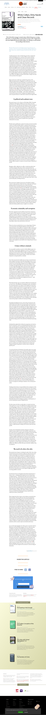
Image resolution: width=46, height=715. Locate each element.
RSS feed (38, 701)
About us (20, 701)
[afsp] (21, 690)
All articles (35, 0)
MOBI (41, 34)
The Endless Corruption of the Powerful (25, 624)
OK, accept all (21, 712)
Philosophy (23, 7)
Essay (18, 638)
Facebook (31, 0)
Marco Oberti (20, 644)
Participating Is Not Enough (24, 607)
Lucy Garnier (22, 27)
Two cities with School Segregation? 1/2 (23, 640)
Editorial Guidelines (22, 705)
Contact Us (20, 706)
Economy (12, 7)
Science (30, 7)
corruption (17, 34)
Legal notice (21, 702)
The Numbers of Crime (23, 657)
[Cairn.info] (27, 690)
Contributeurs (21, 708)
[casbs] (17, 690)
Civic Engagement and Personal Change (26, 609)
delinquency (13, 34)
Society (9, 7)
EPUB (39, 34)
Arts (15, 7)
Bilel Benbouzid (20, 659)
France (20, 34)
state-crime (10, 34)
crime (7, 34)
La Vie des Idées (41, 0)
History (27, 7)
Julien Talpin (20, 611)
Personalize (26, 712)
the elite (5, 34)
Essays (33, 7)
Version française (26, 34)
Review (19, 11)
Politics (6, 7)
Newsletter (30, 701)
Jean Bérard (20, 26)
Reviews (36, 7)
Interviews (39, 7)
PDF (36, 34)
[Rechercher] (42, 3)
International (19, 7)
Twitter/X (27, 0)
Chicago (19, 642)
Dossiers (14, 705)
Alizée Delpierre (20, 627)
